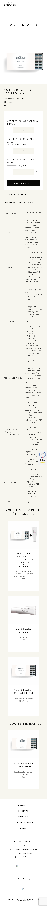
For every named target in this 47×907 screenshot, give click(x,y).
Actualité (23, 805)
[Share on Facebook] (14, 194)
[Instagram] (23, 879)
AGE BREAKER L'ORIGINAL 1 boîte (23, 121)
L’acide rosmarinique (23, 823)
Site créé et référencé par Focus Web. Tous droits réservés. (23, 900)
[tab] (18, 204)
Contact (23, 828)
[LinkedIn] (29, 879)
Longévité (23, 811)
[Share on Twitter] (18, 194)
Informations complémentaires (18, 202)
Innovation (23, 817)
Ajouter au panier (23, 183)
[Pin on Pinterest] (22, 194)
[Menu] (41, 3)
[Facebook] (18, 879)
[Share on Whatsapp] (25, 194)
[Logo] (10, 3)
